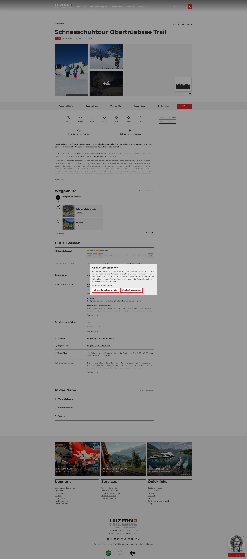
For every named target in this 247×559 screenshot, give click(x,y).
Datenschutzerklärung (102, 285)
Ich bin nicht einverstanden (105, 290)
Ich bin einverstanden (131, 290)
